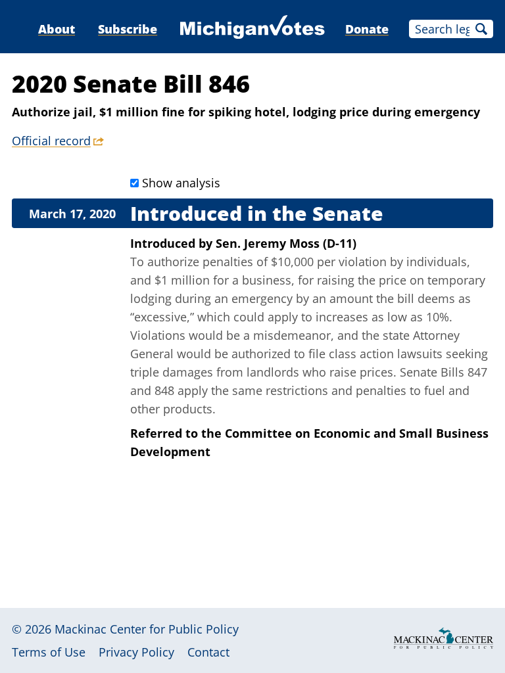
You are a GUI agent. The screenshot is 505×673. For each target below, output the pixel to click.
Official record (51, 141)
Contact (208, 652)
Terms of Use (48, 652)
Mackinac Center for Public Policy (147, 629)
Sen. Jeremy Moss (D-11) (286, 243)
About (56, 29)
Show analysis (181, 183)
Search (481, 29)
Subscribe (127, 29)
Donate (367, 29)
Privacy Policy (136, 652)
